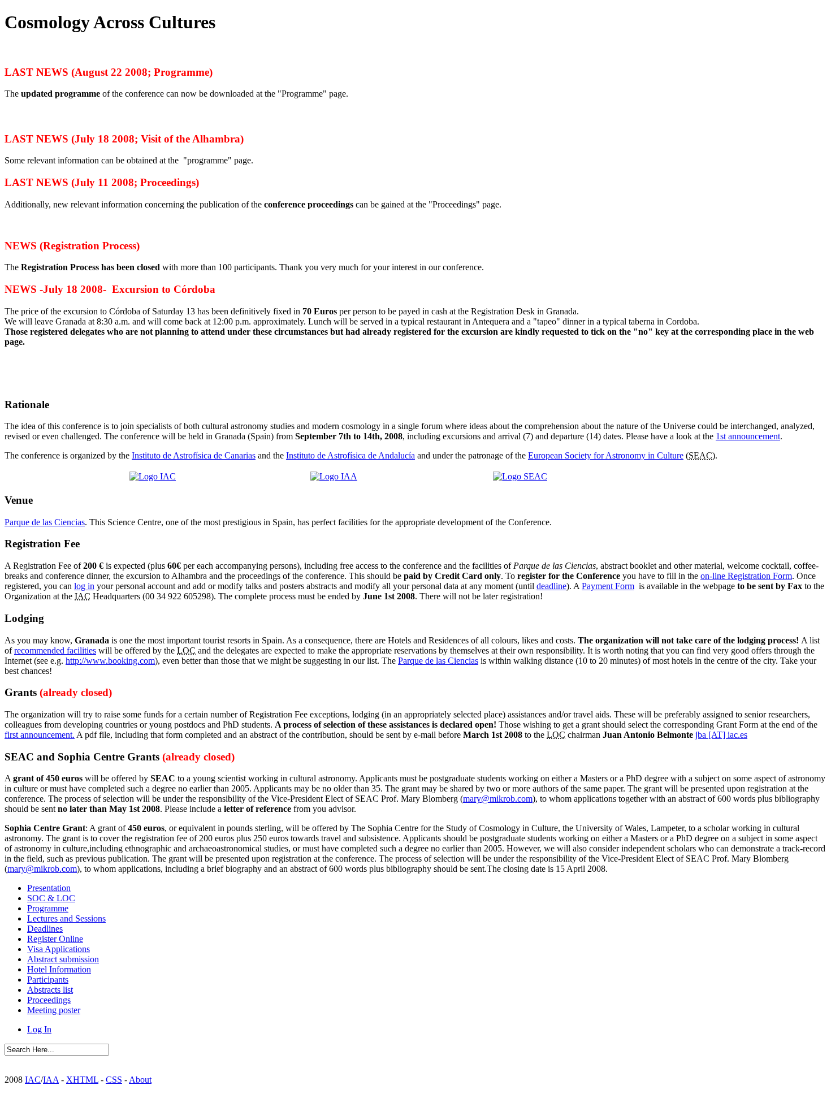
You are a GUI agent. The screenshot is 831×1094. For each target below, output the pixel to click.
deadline (551, 586)
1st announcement (748, 436)
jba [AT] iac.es (721, 735)
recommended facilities (55, 650)
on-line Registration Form (746, 576)
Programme (47, 908)
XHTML (82, 1079)
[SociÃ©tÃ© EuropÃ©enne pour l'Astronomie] (520, 476)
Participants (47, 979)
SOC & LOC (51, 898)
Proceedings (49, 1000)
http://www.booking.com (110, 660)
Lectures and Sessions (66, 918)
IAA (51, 1079)
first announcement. (40, 735)
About (140, 1079)
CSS (114, 1079)
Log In (39, 1029)
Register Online (55, 939)
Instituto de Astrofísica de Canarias (194, 455)
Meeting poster (53, 1010)
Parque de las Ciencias (45, 522)
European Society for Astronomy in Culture (605, 455)
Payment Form (608, 586)
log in (84, 586)
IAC (33, 1079)
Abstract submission (63, 959)
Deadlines (45, 928)
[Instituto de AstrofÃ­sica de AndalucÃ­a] (333, 476)
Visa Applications (58, 949)
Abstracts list (50, 989)
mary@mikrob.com (498, 798)
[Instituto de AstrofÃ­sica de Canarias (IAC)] (152, 476)
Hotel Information (59, 969)
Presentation (49, 888)
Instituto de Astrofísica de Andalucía (350, 455)
